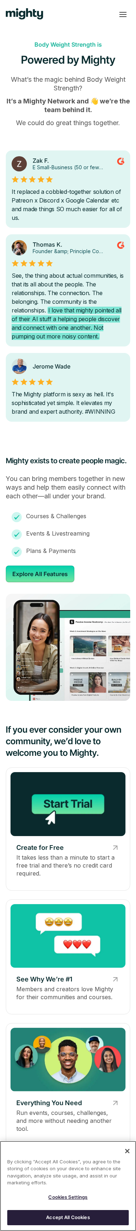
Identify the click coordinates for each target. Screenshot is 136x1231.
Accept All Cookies (68, 1217)
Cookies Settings (67, 1197)
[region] (68, 1186)
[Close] (127, 1151)
